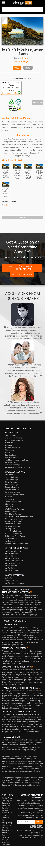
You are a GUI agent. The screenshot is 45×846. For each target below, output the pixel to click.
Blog (3, 835)
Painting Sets (10, 529)
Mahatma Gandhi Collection (15, 494)
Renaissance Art (11, 462)
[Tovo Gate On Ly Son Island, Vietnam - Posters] (22, 31)
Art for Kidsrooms (12, 558)
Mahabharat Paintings (13, 514)
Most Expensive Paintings (14, 519)
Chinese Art (9, 507)
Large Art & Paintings (13, 531)
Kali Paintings (10, 541)
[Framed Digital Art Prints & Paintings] (39, 688)
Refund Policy (7, 813)
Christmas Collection (13, 524)
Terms (4, 815)
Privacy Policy (7, 823)
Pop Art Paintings (11, 457)
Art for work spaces (12, 571)
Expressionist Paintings (14, 438)
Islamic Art (9, 443)
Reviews (5, 810)
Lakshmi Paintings (12, 489)
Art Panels (9, 475)
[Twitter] (31, 827)
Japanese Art (10, 499)
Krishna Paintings (11, 477)
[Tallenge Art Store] (22, 3)
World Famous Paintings (14, 509)
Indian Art (8, 445)
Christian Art (10, 504)
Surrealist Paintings (12, 465)
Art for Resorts (11, 566)
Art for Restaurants (12, 563)
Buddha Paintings (11, 480)
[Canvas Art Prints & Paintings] (32, 667)
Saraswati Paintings (12, 492)
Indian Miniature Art (12, 448)
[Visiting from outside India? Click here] (31, 592)
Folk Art (8, 453)
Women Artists (11, 511)
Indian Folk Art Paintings (14, 521)
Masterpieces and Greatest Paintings (19, 516)
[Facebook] (34, 827)
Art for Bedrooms (12, 553)
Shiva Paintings (11, 482)
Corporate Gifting (11, 581)
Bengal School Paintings (14, 502)
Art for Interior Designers (14, 583)
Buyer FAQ (6, 808)
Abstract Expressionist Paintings (17, 467)
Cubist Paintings (11, 435)
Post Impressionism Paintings (16, 460)
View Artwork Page (21, 61)
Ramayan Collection (12, 526)
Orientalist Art (10, 455)
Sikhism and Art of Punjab (15, 536)
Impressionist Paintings (14, 440)
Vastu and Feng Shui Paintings (16, 543)
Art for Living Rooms (13, 551)
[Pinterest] (41, 827)
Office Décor (10, 578)
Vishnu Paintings (11, 485)
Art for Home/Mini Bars (14, 561)
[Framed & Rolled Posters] (27, 648)
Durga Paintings (11, 538)
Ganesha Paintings (12, 487)
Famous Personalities (13, 534)
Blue (4, 205)
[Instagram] (38, 827)
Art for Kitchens (11, 556)
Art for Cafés (10, 568)
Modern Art (9, 450)
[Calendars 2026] (18, 624)
